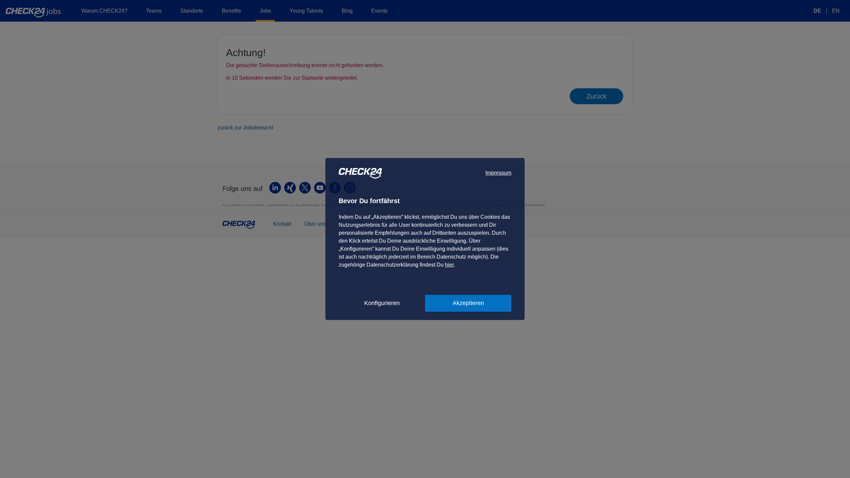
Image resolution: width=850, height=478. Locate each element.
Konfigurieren (382, 303)
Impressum (498, 173)
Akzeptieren (468, 303)
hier (449, 265)
